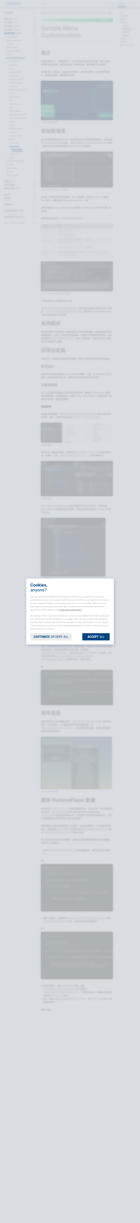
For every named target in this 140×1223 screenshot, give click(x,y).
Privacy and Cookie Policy (70, 610)
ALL (96, 637)
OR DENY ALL (51, 637)
